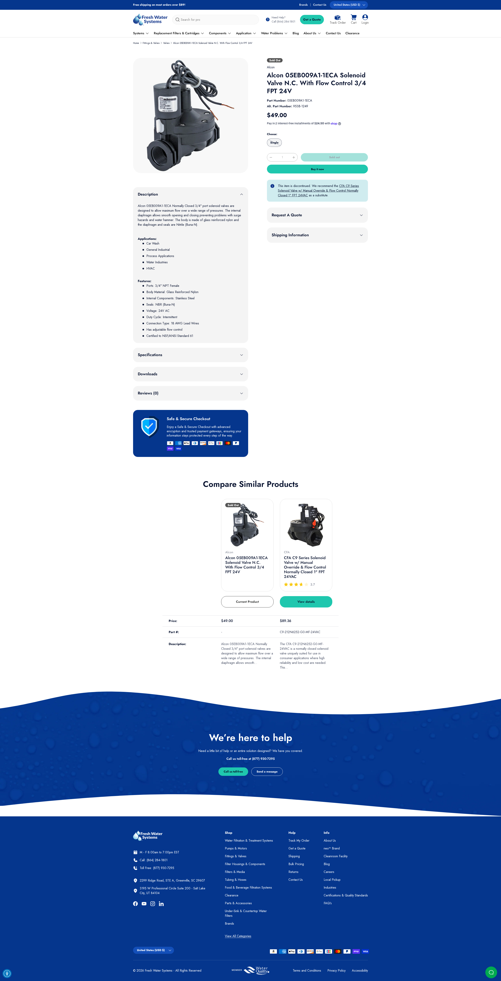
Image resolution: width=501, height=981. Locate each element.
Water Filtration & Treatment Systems (249, 840)
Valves (166, 43)
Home (136, 43)
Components (217, 33)
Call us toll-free (233, 771)
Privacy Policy (336, 970)
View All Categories (238, 936)
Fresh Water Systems (158, 970)
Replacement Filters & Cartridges (176, 33)
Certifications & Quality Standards (346, 895)
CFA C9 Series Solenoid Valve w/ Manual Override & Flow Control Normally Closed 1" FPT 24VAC (318, 191)
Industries (330, 887)
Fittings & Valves (151, 43)
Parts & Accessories (238, 903)
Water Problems (272, 33)
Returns (293, 872)
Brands (303, 5)
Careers (329, 872)
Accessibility (360, 970)
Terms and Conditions (307, 970)
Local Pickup (332, 879)
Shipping (294, 856)
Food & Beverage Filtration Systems (248, 887)
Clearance (352, 33)
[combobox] (215, 19)
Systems (138, 33)
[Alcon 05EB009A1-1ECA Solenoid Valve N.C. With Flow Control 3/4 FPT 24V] (247, 525)
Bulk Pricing (296, 864)
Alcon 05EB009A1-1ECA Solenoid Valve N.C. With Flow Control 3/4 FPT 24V (212, 43)
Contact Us (319, 5)
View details (306, 601)
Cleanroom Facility (336, 856)
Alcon (271, 67)
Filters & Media (235, 872)
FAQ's (328, 903)
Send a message (267, 771)
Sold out (334, 157)
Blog (296, 33)
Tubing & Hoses (235, 879)
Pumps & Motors (236, 848)
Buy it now (317, 169)
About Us (310, 33)
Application (243, 33)
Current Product (247, 601)
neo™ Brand (332, 848)
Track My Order (298, 840)
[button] (353, 19)
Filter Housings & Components (245, 864)
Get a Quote (312, 19)
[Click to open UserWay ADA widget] (7, 973)
